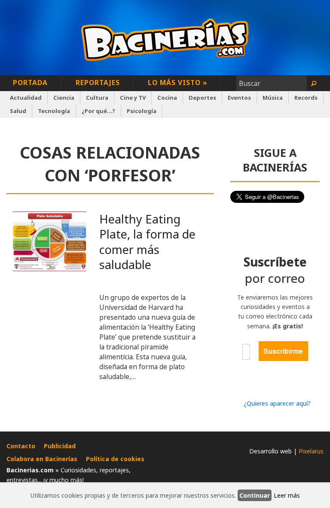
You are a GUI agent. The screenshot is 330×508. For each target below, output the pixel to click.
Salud (18, 111)
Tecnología (54, 111)
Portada (30, 82)
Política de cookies (115, 459)
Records (306, 97)
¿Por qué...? (98, 111)
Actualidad (26, 97)
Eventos (239, 97)
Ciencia (63, 97)
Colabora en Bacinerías (41, 459)
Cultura (97, 97)
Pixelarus (311, 451)
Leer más (287, 495)
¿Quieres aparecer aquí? (277, 403)
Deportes (202, 97)
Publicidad (60, 446)
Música (273, 97)
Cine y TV (133, 97)
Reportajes (98, 82)
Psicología (141, 111)
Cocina (167, 97)
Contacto (20, 446)
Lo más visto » (178, 82)
